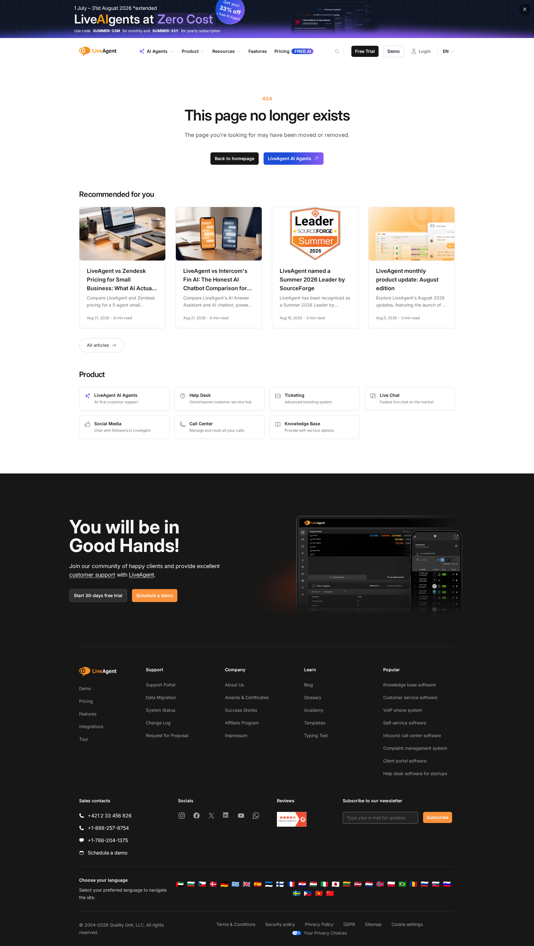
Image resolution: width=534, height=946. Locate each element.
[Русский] (424, 884)
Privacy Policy (319, 924)
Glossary (312, 697)
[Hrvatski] (302, 884)
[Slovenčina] (435, 884)
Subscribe (437, 817)
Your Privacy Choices (325, 932)
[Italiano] (324, 884)
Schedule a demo (154, 595)
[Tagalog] (308, 893)
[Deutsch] (224, 884)
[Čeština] (202, 884)
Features (87, 713)
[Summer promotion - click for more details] (267, 19)
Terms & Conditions (235, 924)
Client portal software (404, 760)
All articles (98, 345)
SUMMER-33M (106, 30)
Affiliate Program (242, 722)
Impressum (236, 735)
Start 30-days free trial (98, 595)
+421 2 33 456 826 (110, 815)
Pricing (86, 701)
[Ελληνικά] (235, 884)
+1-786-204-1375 (108, 840)
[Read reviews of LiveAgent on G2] (292, 819)
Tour (83, 739)
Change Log (158, 722)
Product (190, 51)
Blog (308, 684)
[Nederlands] (369, 884)
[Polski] (391, 884)
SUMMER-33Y (165, 30)
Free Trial (365, 51)
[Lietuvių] (346, 884)
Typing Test (316, 735)
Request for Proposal (167, 735)
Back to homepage (234, 158)
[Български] (191, 884)
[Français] (291, 884)
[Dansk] (213, 884)
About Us (234, 684)
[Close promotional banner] (524, 9)
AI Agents (157, 51)
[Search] (340, 51)
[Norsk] (380, 884)
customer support (92, 574)
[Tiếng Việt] (319, 893)
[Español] (257, 884)
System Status (160, 710)
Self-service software (404, 722)
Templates (314, 722)
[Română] (413, 884)
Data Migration (161, 697)
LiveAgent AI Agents (289, 158)
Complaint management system (415, 748)
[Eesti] (269, 884)
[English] (246, 884)
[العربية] (180, 884)
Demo (394, 51)
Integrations (91, 726)
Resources (223, 51)
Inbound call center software (412, 735)
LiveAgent (141, 574)
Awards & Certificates (247, 697)
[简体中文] (330, 893)
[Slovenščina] (447, 884)
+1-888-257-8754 (108, 828)
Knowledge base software (409, 684)
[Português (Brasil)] (402, 884)
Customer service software (410, 697)
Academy (314, 710)
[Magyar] (313, 884)
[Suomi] (280, 884)
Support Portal (160, 684)
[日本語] (335, 884)
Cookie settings (407, 924)
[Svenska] (296, 893)
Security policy (280, 924)
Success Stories (241, 710)
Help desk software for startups (415, 773)
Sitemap (373, 924)
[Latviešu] (358, 884)
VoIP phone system (402, 710)
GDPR (349, 924)
